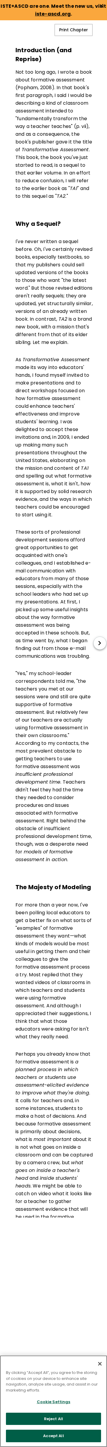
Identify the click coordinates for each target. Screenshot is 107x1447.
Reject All (53, 1419)
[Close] (99, 1363)
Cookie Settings (53, 1402)
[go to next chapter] (99, 643)
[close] (101, 5)
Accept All (53, 1436)
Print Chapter (73, 30)
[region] (53, 1401)
